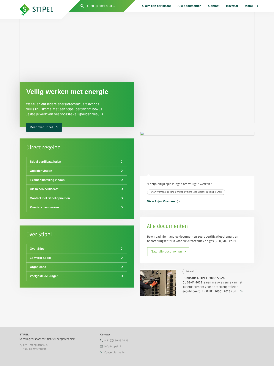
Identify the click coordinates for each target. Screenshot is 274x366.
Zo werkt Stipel (40, 257)
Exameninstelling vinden (47, 180)
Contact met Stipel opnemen (50, 198)
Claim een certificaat (156, 5)
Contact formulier (115, 352)
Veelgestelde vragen (44, 276)
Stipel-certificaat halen (45, 161)
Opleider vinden (41, 170)
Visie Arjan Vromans (161, 201)
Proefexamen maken (44, 207)
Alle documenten (189, 5)
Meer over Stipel (41, 127)
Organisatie (38, 267)
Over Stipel (37, 248)
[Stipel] (41, 6)
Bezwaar (232, 5)
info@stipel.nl (112, 346)
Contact (213, 5)
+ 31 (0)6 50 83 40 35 (116, 340)
